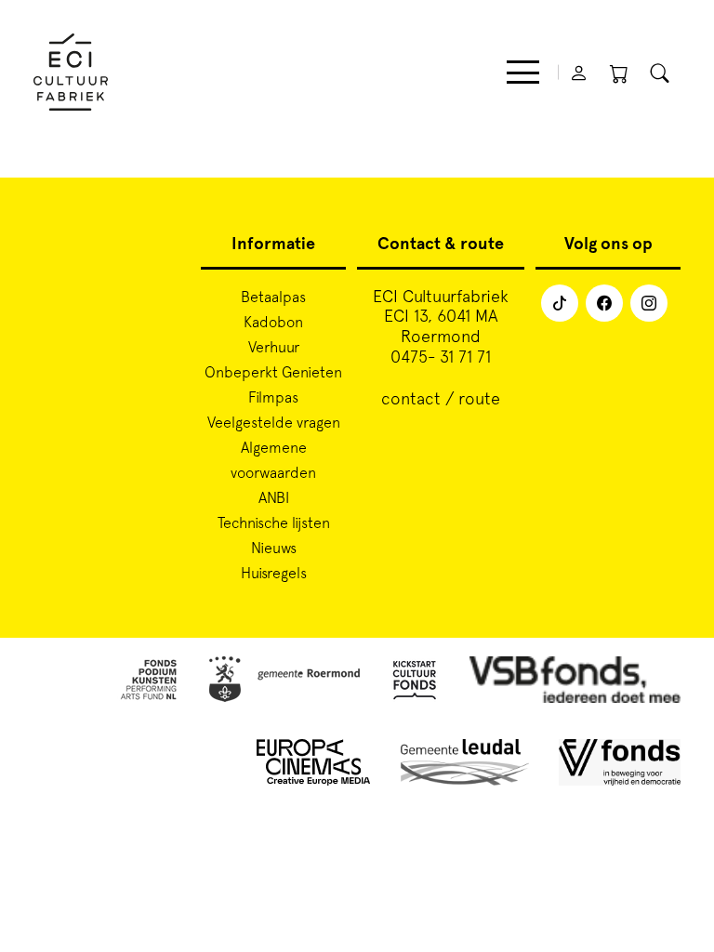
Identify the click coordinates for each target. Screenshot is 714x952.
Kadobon (273, 321)
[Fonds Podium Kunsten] (147, 682)
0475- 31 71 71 (440, 356)
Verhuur (273, 346)
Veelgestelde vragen (273, 422)
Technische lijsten (274, 522)
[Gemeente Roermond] (284, 682)
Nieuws (274, 547)
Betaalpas (273, 296)
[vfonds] (620, 765)
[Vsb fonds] (575, 682)
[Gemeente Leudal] (465, 765)
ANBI (273, 497)
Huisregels (274, 572)
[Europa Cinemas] (314, 765)
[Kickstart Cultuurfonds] (415, 682)
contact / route (440, 398)
